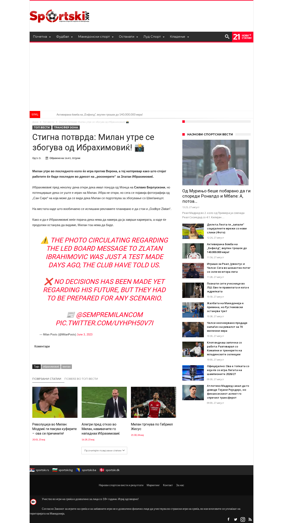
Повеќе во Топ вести (81, 378)
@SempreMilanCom (109, 315)
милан (66, 366)
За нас (180, 485)
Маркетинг (153, 485)
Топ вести (48, 122)
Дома (35, 122)
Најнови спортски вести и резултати (121, 485)
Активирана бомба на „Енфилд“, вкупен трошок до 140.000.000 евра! (100, 114)
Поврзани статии (46, 378)
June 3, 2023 (84, 334)
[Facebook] (228, 519)
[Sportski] (59, 7)
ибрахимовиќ (51, 366)
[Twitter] (235, 519)
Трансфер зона (66, 127)
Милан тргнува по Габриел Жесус (152, 426)
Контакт (168, 485)
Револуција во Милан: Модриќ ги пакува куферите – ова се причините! (54, 428)
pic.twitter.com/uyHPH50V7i (104, 323)
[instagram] (242, 519)
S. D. (38, 158)
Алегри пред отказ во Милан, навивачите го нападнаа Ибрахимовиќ (101, 428)
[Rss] (250, 519)
